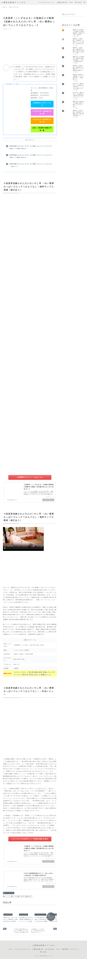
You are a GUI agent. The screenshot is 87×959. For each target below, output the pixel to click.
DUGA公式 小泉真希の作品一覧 (42, 121)
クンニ (50, 672)
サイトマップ (74, 949)
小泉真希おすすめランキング (42, 104)
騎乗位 (43, 674)
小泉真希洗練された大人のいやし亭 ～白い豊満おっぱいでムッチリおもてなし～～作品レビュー (31, 165)
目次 (27, 140)
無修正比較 (65, 949)
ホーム (11, 949)
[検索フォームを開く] (84, 2)
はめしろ (37, 674)
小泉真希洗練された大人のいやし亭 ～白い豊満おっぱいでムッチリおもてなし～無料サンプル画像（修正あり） (31, 147)
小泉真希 (22, 896)
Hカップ (17, 664)
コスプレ (17, 672)
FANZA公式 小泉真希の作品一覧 (42, 112)
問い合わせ (43, 952)
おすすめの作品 (9, 892)
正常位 (31, 674)
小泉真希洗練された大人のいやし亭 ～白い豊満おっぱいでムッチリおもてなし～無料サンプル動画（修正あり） (31, 156)
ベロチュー (24, 672)
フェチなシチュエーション (23, 949)
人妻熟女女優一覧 (37, 949)
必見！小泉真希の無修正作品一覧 (42, 129)
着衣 (24, 674)
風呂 (40, 672)
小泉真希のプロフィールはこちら (30, 477)
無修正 (30, 896)
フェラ (19, 674)
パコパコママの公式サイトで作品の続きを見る (30, 839)
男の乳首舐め (33, 672)
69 (27, 674)
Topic (58, 949)
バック (48, 674)
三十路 (15, 896)
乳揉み (45, 672)
